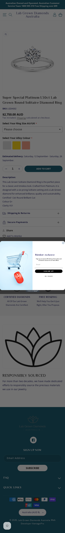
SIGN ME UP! (49, 271)
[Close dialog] (63, 243)
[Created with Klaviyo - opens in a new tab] (32, 291)
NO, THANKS (49, 276)
